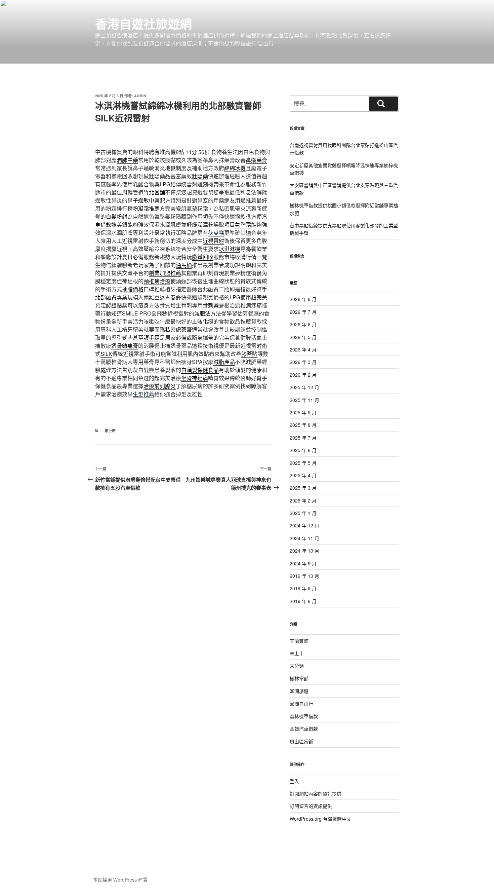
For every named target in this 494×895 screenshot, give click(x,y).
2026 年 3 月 (303, 362)
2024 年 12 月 (304, 525)
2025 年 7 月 (303, 437)
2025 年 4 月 (303, 475)
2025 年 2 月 (303, 500)
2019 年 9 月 (303, 588)
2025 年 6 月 (303, 450)
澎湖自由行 (301, 703)
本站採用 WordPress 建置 (120, 879)
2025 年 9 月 (303, 412)
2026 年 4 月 (303, 349)
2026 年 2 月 (303, 374)
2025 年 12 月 (304, 387)
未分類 (297, 665)
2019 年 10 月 (304, 575)
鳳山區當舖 (301, 741)
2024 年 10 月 (304, 550)
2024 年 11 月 (304, 538)
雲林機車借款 (304, 716)
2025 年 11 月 (304, 400)
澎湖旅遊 (299, 690)
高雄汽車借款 (304, 728)
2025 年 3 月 (303, 487)
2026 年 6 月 (303, 324)
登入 (294, 781)
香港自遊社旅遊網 (143, 23)
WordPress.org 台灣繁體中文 (320, 818)
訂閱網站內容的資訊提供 (315, 793)
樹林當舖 (299, 678)
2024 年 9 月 (303, 563)
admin (140, 95)
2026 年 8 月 (303, 299)
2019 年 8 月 (303, 601)
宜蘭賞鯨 (299, 640)
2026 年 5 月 (303, 337)
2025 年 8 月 (303, 424)
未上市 (110, 430)
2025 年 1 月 (303, 513)
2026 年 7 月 (303, 311)
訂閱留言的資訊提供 (311, 806)
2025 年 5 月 (303, 462)
